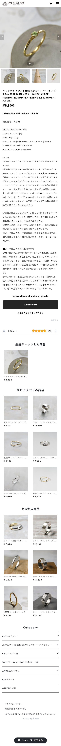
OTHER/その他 (9, 688)
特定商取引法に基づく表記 (15, 709)
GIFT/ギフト (8, 679)
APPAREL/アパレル (11, 671)
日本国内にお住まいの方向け (30, 313)
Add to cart (30, 304)
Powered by (27, 719)
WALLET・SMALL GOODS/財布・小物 (20, 662)
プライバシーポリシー (14, 704)
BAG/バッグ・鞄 (10, 653)
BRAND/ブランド (10, 636)
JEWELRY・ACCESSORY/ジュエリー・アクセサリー (27, 645)
